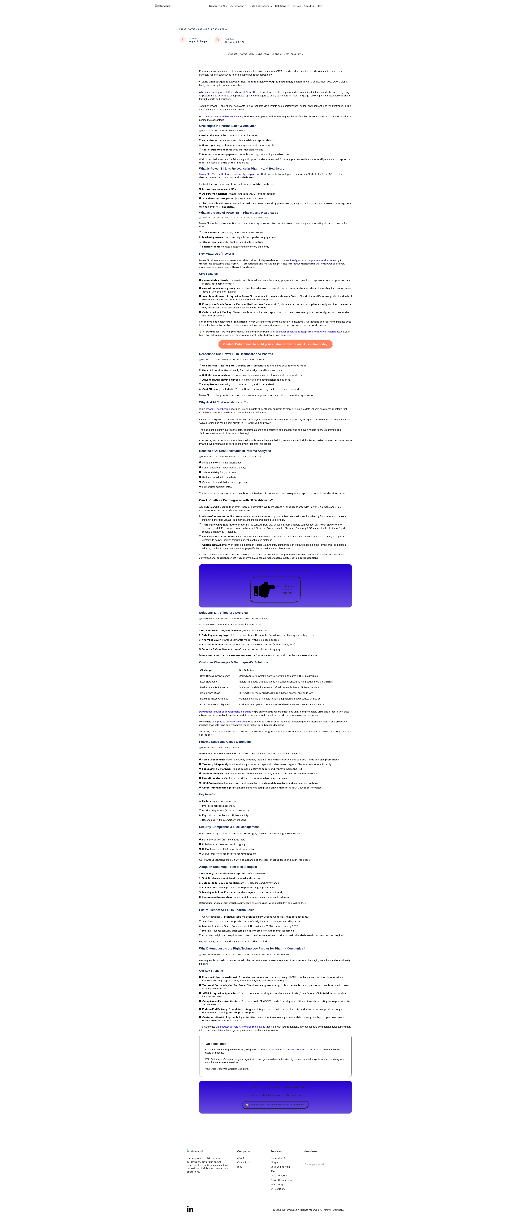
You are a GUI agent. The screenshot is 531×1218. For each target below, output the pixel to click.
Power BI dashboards (218, 409)
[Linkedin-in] (190, 1209)
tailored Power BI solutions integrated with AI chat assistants (305, 331)
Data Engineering (260, 6)
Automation (237, 6)
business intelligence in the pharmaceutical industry (309, 260)
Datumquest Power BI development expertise (225, 711)
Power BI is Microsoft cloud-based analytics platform (229, 174)
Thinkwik (327, 1210)
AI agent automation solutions (229, 721)
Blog (319, 6)
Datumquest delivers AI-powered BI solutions (240, 1026)
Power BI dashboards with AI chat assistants (296, 1049)
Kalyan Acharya (198, 41)
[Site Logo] (163, 6)
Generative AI (217, 6)
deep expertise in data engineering (224, 116)
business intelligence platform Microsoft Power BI (228, 92)
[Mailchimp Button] (308, 1173)
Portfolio (296, 6)
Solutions (280, 6)
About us (309, 6)
